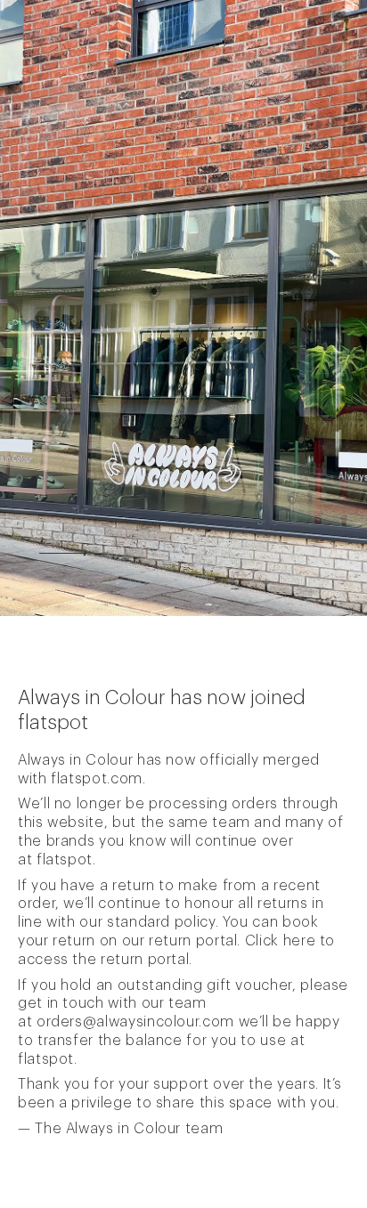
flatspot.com (97, 779)
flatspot (65, 860)
